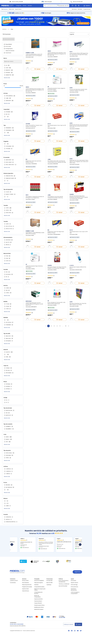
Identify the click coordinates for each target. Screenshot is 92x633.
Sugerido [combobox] (72, 34)
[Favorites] (72, 5)
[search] (45, 5)
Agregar (38, 69)
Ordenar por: (72, 32)
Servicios (30, 5)
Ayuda (79, 624)
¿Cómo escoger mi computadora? (75, 593)
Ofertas (24, 5)
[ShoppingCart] (78, 5)
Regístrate (77, 571)
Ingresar (88, 5)
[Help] (75, 5)
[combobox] (56, 5)
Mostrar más (7, 77)
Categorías (18, 5)
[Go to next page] (68, 326)
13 (65, 326)
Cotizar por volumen (68, 624)
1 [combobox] (70, 69)
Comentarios (13, 582)
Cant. (28, 67)
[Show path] (8, 29)
